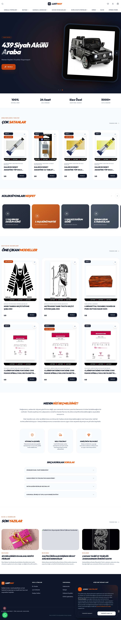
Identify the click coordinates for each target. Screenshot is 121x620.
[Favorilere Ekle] (24, 162)
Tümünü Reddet (87, 613)
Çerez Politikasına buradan (104, 606)
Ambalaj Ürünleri (10, 10)
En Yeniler (35, 614)
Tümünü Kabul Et (106, 613)
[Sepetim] (117, 3)
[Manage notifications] (4, 608)
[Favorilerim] (108, 3)
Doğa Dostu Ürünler (78, 10)
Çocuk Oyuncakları (59, 10)
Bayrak (24, 10)
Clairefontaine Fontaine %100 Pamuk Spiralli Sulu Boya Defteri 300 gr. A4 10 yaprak (60, 400)
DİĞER (94, 10)
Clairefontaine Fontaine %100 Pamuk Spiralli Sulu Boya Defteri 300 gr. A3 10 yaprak (100, 400)
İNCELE (10, 109)
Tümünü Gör (113, 150)
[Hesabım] (113, 3)
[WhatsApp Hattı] (5, 615)
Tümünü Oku (113, 549)
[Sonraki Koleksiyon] (117, 223)
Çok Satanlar (36, 617)
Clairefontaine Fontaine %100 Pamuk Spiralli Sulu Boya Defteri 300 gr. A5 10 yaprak (20, 400)
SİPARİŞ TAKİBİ (113, 10)
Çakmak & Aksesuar (40, 10)
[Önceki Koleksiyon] (111, 223)
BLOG (102, 10)
